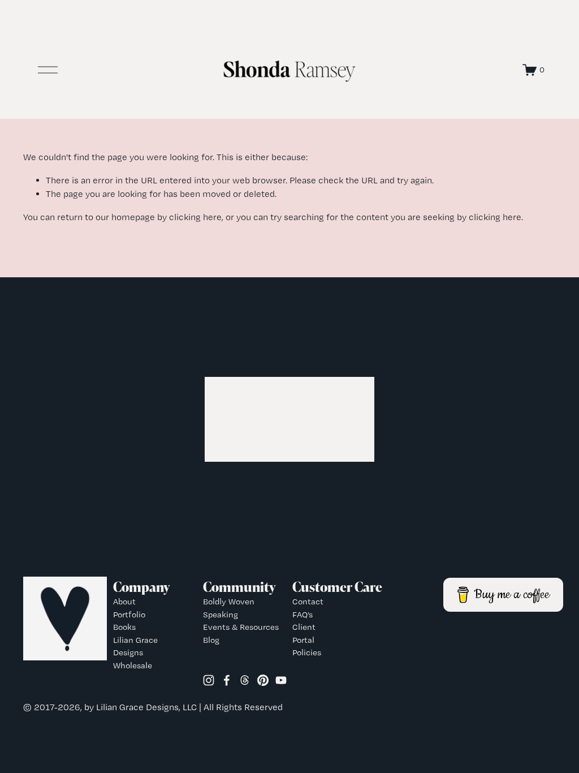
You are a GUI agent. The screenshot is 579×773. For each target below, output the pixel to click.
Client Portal (304, 633)
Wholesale (132, 665)
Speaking (220, 614)
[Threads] (244, 680)
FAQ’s (302, 614)
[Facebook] (226, 680)
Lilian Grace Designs (135, 646)
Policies (306, 652)
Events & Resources (241, 627)
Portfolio (129, 614)
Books (124, 627)
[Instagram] (208, 680)
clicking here (195, 217)
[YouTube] (281, 680)
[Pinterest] (263, 680)
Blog (211, 640)
